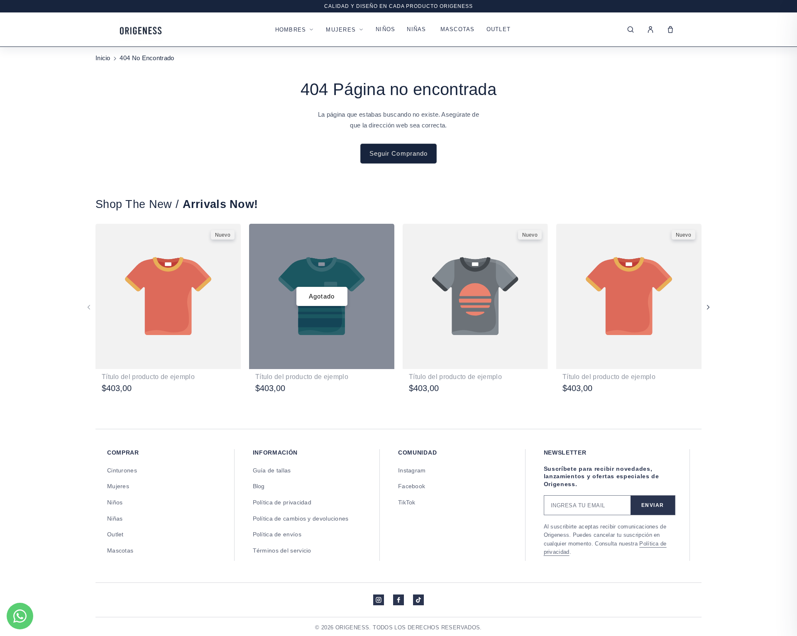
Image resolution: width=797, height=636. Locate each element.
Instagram (412, 470)
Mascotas (457, 29)
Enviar (652, 505)
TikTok (407, 502)
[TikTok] (418, 599)
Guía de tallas (272, 470)
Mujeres (341, 30)
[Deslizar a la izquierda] (88, 307)
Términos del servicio (282, 550)
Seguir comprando (398, 153)
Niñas (416, 29)
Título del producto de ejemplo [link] (148, 376)
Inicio (102, 57)
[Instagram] (378, 599)
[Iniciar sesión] (650, 29)
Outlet (499, 29)
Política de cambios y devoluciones (301, 518)
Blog (259, 486)
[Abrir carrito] (670, 29)
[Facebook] (398, 599)
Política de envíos (277, 534)
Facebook (411, 486)
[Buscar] (630, 29)
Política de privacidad (282, 502)
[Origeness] (141, 29)
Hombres (290, 30)
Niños (385, 29)
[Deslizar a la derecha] (708, 307)
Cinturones (122, 470)
